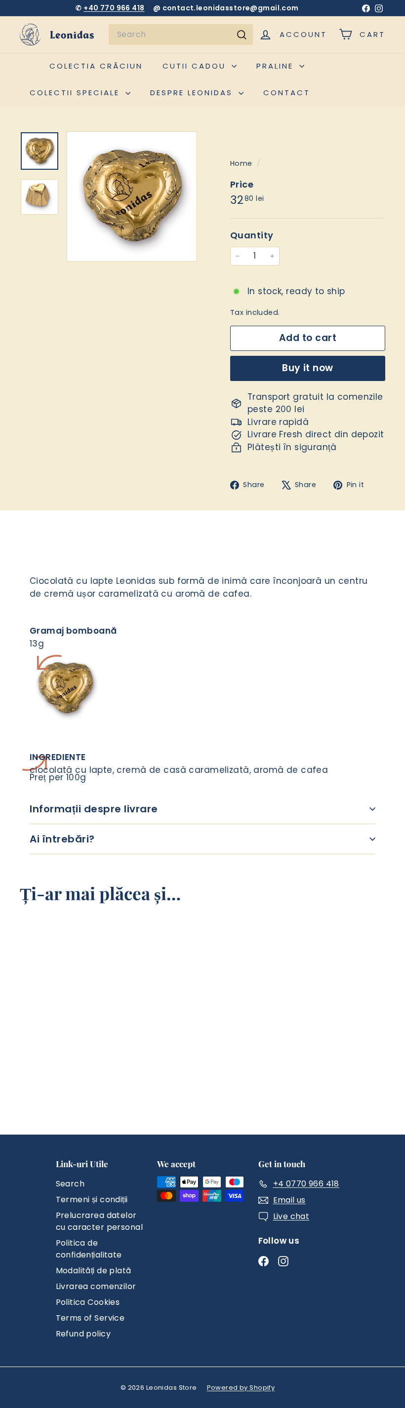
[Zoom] (132, 196)
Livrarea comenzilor (96, 1286)
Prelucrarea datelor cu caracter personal (99, 1221)
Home (242, 163)
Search (70, 1183)
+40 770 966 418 (113, 8)
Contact (286, 92)
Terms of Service (90, 1318)
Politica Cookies (88, 1302)
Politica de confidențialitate (89, 1248)
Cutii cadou (195, 66)
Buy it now (307, 368)
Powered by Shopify (241, 1387)
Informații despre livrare (94, 809)
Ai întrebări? (62, 839)
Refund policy (83, 1333)
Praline (276, 66)
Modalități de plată (93, 1270)
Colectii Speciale (76, 92)
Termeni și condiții (92, 1199)
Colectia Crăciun (96, 66)
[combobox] (181, 34)
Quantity (251, 235)
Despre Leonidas (193, 92)
